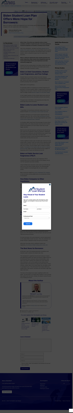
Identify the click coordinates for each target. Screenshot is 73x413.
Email (25, 211)
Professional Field (27, 216)
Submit (28, 223)
